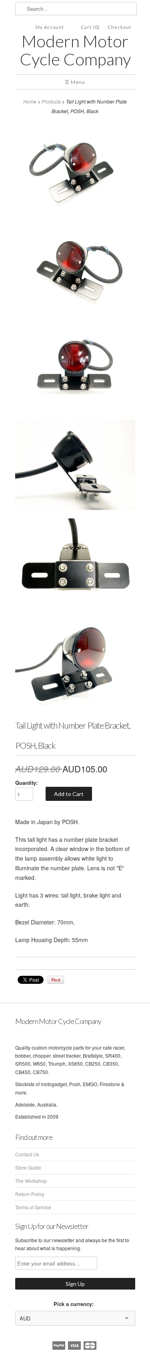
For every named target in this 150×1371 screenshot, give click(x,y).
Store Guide (28, 1167)
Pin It (56, 980)
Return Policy (29, 1193)
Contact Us (27, 1154)
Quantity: (26, 782)
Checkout (119, 27)
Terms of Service (33, 1207)
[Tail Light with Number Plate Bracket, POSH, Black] (75, 170)
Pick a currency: (75, 1304)
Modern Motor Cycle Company (75, 50)
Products (51, 101)
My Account (50, 27)
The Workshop (31, 1180)
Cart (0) (90, 27)
